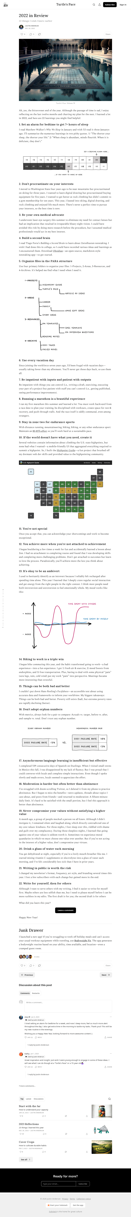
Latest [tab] (28, 1099)
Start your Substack (59, 1205)
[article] (65, 1111)
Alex (26, 1017)
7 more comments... (27, 1086)
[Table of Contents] (3, 608)
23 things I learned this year (31, 1127)
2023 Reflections (29, 1124)
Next (104, 975)
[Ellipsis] (111, 1017)
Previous (29, 975)
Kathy (27, 1053)
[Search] (93, 4)
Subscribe (110, 4)
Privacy (65, 1199)
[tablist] (30, 993)
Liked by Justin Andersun (36, 1020)
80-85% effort (40, 431)
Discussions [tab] (38, 1099)
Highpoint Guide (66, 450)
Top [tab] (21, 1099)
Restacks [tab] (36, 993)
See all (24, 1159)
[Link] (15, 125)
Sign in (123, 4)
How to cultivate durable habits (32, 1145)
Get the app (78, 1205)
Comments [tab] (25, 993)
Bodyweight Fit (82, 941)
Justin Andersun (32, 26)
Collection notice (84, 1199)
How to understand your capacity (33, 1109)
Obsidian (58, 251)
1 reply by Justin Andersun (38, 1045)
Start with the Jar (30, 1106)
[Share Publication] (99, 4)
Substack (53, 1211)
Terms (72, 1199)
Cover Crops (26, 1141)
